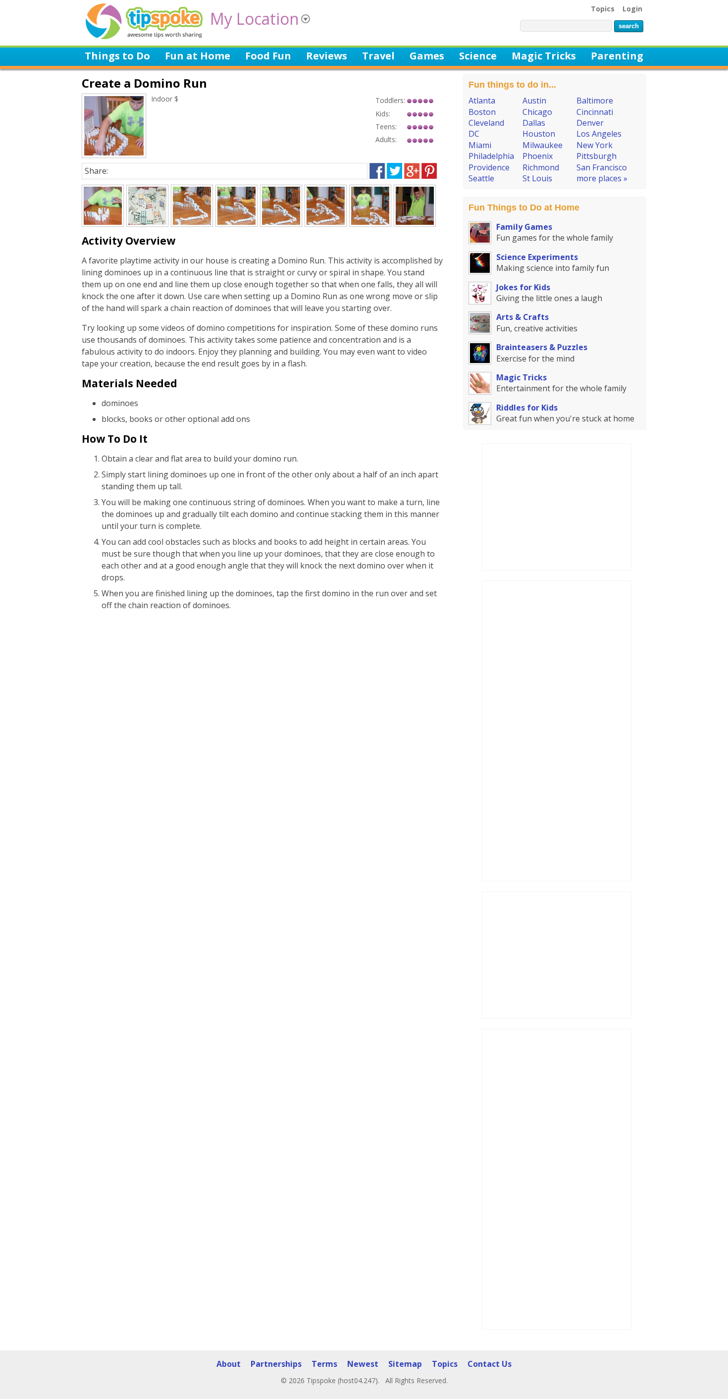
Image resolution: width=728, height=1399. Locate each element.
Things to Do (117, 56)
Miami (479, 145)
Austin (534, 100)
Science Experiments (537, 257)
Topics (603, 8)
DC (473, 133)
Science (478, 56)
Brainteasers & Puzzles (541, 347)
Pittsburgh (596, 156)
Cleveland (486, 122)
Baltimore (594, 100)
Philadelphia (491, 156)
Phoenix (537, 156)
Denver (590, 122)
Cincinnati (594, 111)
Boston (482, 111)
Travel (378, 56)
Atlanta (481, 100)
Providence (489, 167)
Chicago (537, 111)
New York (594, 145)
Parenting (617, 56)
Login (632, 8)
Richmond (540, 167)
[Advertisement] (556, 506)
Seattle (481, 178)
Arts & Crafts (522, 316)
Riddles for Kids (527, 407)
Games (427, 56)
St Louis (537, 178)
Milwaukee (542, 145)
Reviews (326, 56)
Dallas (533, 122)
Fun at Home (197, 56)
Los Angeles (599, 133)
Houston (538, 133)
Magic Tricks (544, 56)
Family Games (524, 226)
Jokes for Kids (523, 287)
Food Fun (268, 56)
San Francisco (601, 167)
